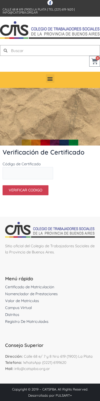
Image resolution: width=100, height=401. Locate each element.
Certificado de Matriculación (29, 286)
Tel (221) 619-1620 (60, 9)
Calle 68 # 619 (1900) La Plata (24, 9)
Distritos (12, 314)
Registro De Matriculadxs (26, 321)
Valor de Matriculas (22, 300)
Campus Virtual (18, 307)
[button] (50, 78)
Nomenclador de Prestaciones (31, 293)
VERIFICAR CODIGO (25, 190)
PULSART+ (64, 395)
